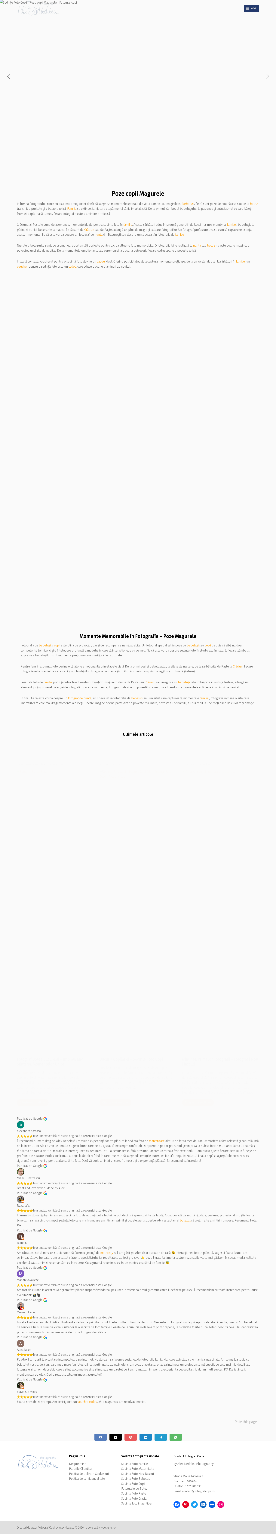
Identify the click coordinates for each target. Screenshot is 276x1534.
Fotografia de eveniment (49, 764)
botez (254, 204)
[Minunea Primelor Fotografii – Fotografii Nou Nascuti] (220, 910)
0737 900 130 (193, 1486)
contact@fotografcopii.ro (198, 1491)
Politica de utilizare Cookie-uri (89, 1474)
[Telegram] (161, 1437)
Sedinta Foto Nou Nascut (137, 1474)
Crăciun (89, 230)
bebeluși (188, 204)
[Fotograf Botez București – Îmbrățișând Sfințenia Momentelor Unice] (55, 910)
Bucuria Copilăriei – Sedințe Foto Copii (132, 1059)
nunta (99, 234)
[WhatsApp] (176, 1437)
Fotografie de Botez (134, 1488)
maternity (106, 1253)
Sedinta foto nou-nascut (196, 764)
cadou (101, 261)
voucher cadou (87, 1402)
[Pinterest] (130, 1437)
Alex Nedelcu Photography (195, 1464)
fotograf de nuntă (79, 698)
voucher (22, 266)
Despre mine (77, 1464)
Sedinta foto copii (110, 764)
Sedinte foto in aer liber (136, 1503)
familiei (231, 224)
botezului (49, 1082)
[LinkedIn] (146, 1437)
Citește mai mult (34, 1103)
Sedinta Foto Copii (133, 1484)
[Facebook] (100, 1437)
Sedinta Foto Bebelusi (135, 1478)
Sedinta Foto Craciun (134, 1498)
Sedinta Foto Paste (133, 1493)
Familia (71, 208)
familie (127, 224)
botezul (185, 1220)
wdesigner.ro (108, 1527)
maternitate (157, 1141)
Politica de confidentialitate (87, 1478)
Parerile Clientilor (80, 1468)
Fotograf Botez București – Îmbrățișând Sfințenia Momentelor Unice (50, 1061)
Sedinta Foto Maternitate (137, 1468)
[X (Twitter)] (115, 1437)
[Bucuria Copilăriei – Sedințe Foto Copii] (138, 910)
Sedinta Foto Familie (134, 1464)
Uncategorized (25, 764)
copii (57, 645)
